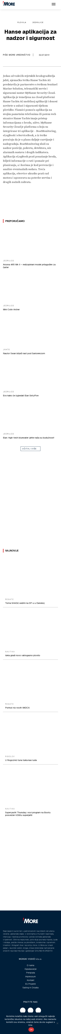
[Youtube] (38, 1010)
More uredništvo (19, 54)
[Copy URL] (17, 62)
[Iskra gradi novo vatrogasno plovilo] (30, 629)
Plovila (21, 22)
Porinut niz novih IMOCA (17, 707)
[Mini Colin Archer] (30, 287)
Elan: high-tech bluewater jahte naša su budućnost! (28, 437)
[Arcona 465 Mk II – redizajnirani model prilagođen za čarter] (30, 242)
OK (31, 1029)
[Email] (10, 62)
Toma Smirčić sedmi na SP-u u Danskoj (25, 603)
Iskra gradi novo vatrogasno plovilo (22, 655)
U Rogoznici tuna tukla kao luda (21, 760)
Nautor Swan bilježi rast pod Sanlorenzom (24, 353)
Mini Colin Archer (11, 309)
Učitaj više (29, 448)
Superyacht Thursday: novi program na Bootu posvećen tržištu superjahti (27, 813)
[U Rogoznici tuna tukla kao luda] (30, 734)
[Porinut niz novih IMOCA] (30, 682)
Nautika (10, 652)
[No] (57, 1023)
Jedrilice (38, 22)
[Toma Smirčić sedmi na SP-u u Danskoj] (30, 577)
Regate (9, 599)
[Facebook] (4, 62)
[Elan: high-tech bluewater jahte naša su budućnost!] (30, 415)
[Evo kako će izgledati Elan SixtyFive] (30, 373)
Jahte (6, 349)
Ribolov (10, 756)
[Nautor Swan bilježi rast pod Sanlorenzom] (30, 331)
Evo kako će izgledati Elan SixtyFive (20, 395)
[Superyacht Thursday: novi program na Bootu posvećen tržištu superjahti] (30, 786)
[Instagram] (30, 1010)
